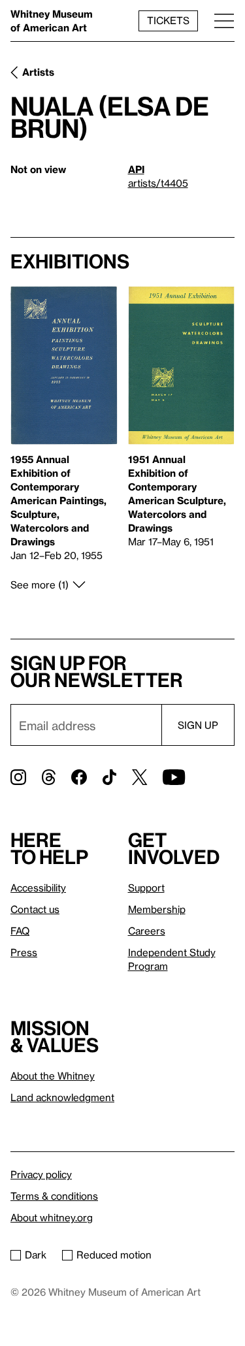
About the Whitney (52, 1076)
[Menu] (224, 20)
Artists (38, 72)
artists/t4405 (158, 183)
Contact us (34, 909)
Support (146, 887)
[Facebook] (79, 777)
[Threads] (48, 777)
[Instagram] (18, 777)
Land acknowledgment (62, 1097)
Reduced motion (114, 1254)
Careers (146, 931)
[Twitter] (139, 777)
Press (23, 952)
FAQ (19, 931)
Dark (35, 1254)
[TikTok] (109, 777)
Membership (157, 909)
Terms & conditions (54, 1196)
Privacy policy (41, 1174)
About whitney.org (51, 1217)
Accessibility (38, 887)
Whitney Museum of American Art (51, 20)
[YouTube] (174, 777)
